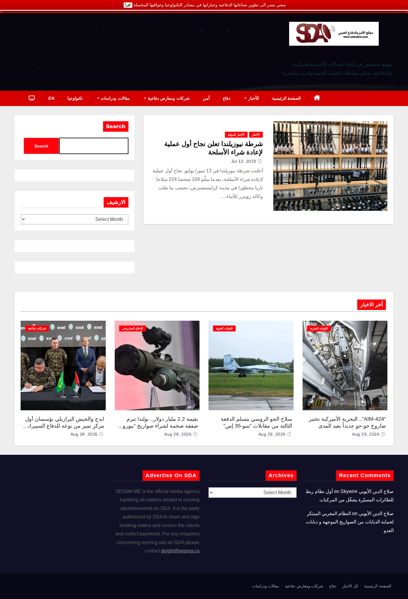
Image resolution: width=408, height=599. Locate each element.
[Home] (317, 98)
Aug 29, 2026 (365, 434)
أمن (206, 98)
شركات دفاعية (37, 328)
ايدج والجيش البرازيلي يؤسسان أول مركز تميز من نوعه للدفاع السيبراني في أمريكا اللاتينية (64, 425)
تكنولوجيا (75, 98)
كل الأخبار (350, 586)
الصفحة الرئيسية (286, 98)
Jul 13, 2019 (243, 161)
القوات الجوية (224, 328)
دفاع (226, 98)
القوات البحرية (319, 328)
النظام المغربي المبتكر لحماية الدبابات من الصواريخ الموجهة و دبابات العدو (350, 522)
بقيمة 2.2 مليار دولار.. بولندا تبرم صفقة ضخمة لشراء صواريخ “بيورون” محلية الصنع (157, 425)
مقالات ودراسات (114, 98)
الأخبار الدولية (236, 134)
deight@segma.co (180, 550)
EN (51, 98)
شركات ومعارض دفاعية (168, 98)
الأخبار (253, 98)
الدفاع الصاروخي (132, 328)
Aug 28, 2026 (177, 434)
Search (115, 126)
